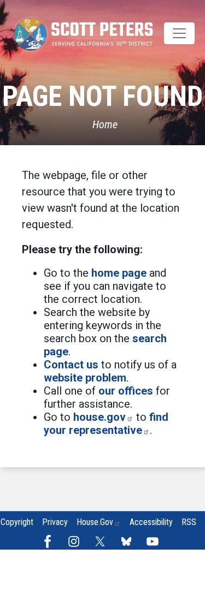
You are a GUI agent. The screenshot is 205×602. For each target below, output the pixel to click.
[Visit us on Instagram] (76, 541)
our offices (125, 390)
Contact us (71, 364)
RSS (188, 522)
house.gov (99, 417)
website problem (85, 377)
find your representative (106, 423)
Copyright (17, 522)
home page (119, 272)
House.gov (95, 522)
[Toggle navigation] (179, 33)
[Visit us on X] (103, 541)
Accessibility (151, 522)
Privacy (55, 522)
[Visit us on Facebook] (50, 541)
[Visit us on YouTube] (155, 541)
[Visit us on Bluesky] (129, 541)
